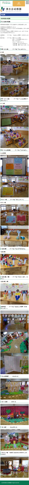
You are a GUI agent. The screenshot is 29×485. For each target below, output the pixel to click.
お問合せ (19, 4)
